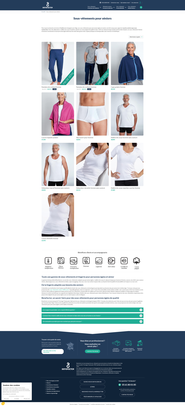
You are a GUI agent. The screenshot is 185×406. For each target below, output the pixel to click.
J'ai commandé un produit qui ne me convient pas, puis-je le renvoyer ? (62, 321)
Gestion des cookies (110, 404)
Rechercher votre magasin (49, 351)
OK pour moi (27, 398)
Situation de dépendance (53, 391)
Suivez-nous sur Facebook (92, 381)
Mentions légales (74, 404)
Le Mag (92, 386)
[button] (3, 403)
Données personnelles (84, 404)
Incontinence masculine (52, 387)
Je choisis (16, 398)
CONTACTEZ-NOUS (92, 351)
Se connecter (135, 2)
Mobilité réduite (50, 389)
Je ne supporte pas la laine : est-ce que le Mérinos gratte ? (59, 310)
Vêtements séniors (108, 7)
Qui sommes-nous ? (125, 2)
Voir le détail (58, 79)
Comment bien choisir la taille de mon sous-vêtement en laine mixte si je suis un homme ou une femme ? (72, 315)
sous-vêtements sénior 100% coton (59, 290)
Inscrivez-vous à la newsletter (92, 391)
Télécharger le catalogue (92, 396)
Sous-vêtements (93, 7)
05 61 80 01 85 (105, 2)
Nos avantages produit (52, 380)
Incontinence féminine (52, 385)
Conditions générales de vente (98, 404)
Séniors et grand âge (51, 393)
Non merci (6, 398)
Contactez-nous (115, 2)
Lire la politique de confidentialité (9, 394)
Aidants (48, 382)
